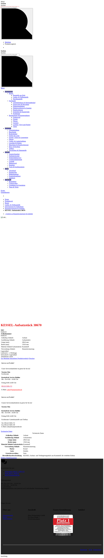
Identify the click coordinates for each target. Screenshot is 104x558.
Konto (3, 190)
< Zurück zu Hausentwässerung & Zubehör (19, 214)
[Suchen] (17, 24)
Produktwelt (9, 201)
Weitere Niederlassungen (9, 458)
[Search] (17, 71)
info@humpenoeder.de (12, 475)
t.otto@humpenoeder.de (14, 390)
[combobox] (10, 7)
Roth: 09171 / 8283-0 (12, 473)
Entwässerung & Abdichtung (14, 207)
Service (5, 517)
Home (7, 199)
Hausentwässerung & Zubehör (14, 208)
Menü (3, 88)
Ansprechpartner (7, 518)
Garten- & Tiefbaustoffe (12, 205)
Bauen (7, 203)
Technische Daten (6, 431)
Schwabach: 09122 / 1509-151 (15, 471)
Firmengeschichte (8, 515)
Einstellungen (5, 192)
